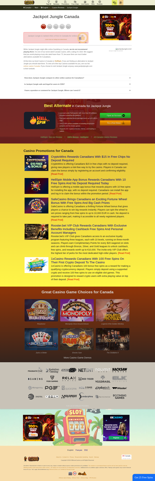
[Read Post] (57, 174)
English (45, 8)
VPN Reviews (92, 477)
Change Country (127, 458)
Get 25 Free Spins (144, 477)
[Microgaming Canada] (35, 391)
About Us (58, 457)
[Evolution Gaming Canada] (52, 374)
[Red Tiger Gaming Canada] (86, 382)
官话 (86, 450)
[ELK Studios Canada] (120, 382)
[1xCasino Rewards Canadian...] (36, 272)
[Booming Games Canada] (120, 400)
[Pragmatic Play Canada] (35, 374)
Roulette (99, 4)
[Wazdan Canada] (120, 391)
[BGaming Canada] (35, 382)
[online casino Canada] (29, 4)
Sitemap (96, 457)
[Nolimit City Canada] (103, 374)
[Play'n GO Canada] (69, 374)
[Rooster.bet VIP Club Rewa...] (36, 239)
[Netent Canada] (86, 374)
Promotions (65, 4)
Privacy (72, 457)
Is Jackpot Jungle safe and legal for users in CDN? (77, 84)
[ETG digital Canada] (35, 400)
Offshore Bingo (84, 477)
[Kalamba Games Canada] (69, 400)
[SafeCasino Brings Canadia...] (36, 212)
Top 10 (48, 4)
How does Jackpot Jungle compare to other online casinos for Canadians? (77, 78)
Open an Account (114, 115)
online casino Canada (32, 66)
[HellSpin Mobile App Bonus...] (36, 193)
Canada (27, 8)
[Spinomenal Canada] (103, 400)
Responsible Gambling (81, 457)
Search (91, 457)
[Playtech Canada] (103, 391)
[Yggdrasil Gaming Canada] (103, 382)
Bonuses (56, 4)
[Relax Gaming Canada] (69, 382)
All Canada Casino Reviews (105, 137)
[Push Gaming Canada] (52, 382)
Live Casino (85, 4)
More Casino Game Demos (77, 357)
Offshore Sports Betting (65, 477)
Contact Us (65, 457)
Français (79, 450)
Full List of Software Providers (77, 406)
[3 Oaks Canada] (86, 391)
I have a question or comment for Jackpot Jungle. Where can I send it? (77, 90)
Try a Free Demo (114, 123)
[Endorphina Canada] (86, 400)
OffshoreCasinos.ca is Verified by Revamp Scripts (62, 469)
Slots (93, 4)
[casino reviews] (32, 461)
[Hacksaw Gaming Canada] (120, 374)
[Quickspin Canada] (69, 391)
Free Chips (75, 4)
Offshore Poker (76, 477)
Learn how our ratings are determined (56, 39)
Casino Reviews (58, 8)
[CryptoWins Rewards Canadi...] (36, 170)
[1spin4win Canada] (52, 400)
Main (36, 8)
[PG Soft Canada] (52, 391)
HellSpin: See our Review (51, 137)
